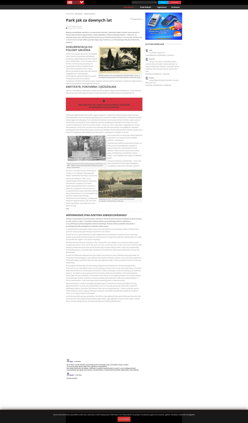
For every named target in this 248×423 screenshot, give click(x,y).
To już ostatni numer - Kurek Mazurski (155, 55)
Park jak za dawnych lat (89, 20)
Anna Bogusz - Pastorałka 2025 (154, 85)
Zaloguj (163, 2)
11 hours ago (170, 55)
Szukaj (155, 2)
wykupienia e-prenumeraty (105, 107)
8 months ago (167, 85)
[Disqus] (104, 329)
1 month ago (166, 74)
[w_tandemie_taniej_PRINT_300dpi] (163, 26)
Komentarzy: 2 (137, 19)
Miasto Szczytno (77, 26)
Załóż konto (174, 2)
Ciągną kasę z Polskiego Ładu (153, 74)
